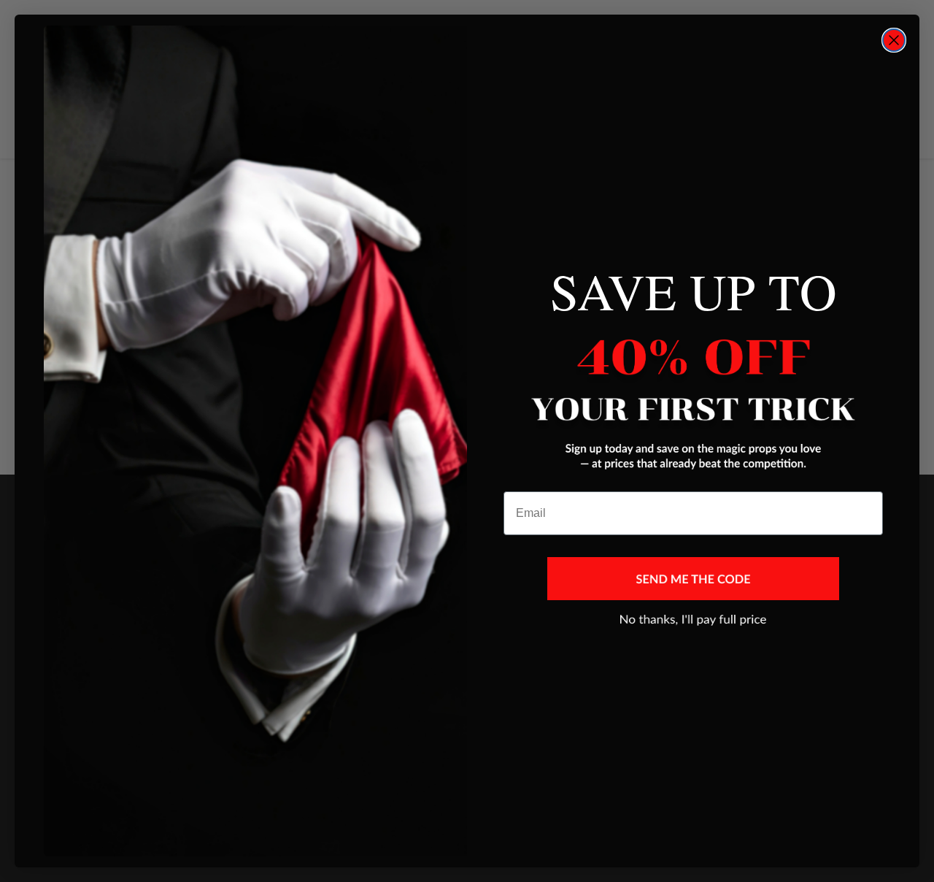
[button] (693, 578)
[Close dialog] (894, 40)
